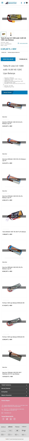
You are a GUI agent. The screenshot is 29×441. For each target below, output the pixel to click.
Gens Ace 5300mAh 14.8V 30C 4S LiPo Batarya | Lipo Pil (12, 196)
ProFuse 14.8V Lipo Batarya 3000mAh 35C (13, 337)
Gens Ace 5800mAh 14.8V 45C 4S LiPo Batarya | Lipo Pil (12, 268)
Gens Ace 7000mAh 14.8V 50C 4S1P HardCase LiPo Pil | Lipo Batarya (11, 373)
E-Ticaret (10, 439)
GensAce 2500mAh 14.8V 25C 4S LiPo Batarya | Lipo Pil (12, 122)
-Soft (7, 439)
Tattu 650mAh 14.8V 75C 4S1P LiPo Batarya (14, 231)
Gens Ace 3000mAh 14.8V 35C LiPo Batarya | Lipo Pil (14, 159)
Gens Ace (4, 116)
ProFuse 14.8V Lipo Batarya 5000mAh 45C (13, 303)
